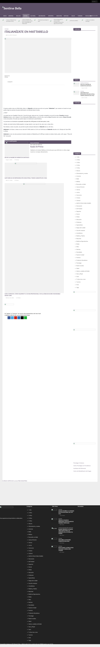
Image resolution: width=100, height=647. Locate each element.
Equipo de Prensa (7, 76)
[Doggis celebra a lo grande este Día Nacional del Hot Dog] (54, 511)
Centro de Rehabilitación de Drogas (82, 471)
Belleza (18, 15)
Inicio (5, 15)
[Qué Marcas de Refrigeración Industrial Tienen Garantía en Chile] (26, 170)
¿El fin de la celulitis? (74, 20)
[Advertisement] (71, 8)
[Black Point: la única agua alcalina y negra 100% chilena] (54, 547)
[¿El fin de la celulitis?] (67, 20)
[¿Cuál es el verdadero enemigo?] (83, 20)
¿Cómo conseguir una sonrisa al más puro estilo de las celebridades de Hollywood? (27, 21)
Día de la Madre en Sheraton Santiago (17, 157)
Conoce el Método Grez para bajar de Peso (11, 21)
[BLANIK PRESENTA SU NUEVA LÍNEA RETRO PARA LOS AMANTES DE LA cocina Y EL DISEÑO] (54, 528)
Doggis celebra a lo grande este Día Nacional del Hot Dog (66, 512)
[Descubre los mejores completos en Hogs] (54, 540)
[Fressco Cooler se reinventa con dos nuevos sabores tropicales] (54, 520)
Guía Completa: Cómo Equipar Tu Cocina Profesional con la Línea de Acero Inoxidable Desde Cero (32, 294)
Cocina (25, 15)
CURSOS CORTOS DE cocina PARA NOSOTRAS (17, 315)
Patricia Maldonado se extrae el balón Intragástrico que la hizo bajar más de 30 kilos (59, 21)
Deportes (50, 15)
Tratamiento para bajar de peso (43, 21)
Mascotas (59, 15)
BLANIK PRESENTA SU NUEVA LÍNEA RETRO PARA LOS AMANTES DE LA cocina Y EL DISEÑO (65, 531)
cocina (6, 29)
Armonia (10, 15)
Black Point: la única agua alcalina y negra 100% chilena (65, 549)
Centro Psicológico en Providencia (81, 465)
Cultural (33, 15)
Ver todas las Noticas (36, 144)
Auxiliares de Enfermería (79, 468)
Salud (73, 15)
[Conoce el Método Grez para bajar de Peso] (3, 20)
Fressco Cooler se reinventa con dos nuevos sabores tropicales (66, 522)
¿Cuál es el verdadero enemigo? (90, 21)
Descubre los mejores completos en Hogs (64, 540)
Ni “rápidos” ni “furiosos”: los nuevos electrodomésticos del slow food (23, 313)
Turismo (80, 15)
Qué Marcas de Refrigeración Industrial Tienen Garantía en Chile (26, 178)
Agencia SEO (10, 644)
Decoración (42, 15)
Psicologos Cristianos (78, 463)
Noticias (66, 15)
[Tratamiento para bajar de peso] (35, 20)
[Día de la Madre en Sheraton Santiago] (17, 149)
